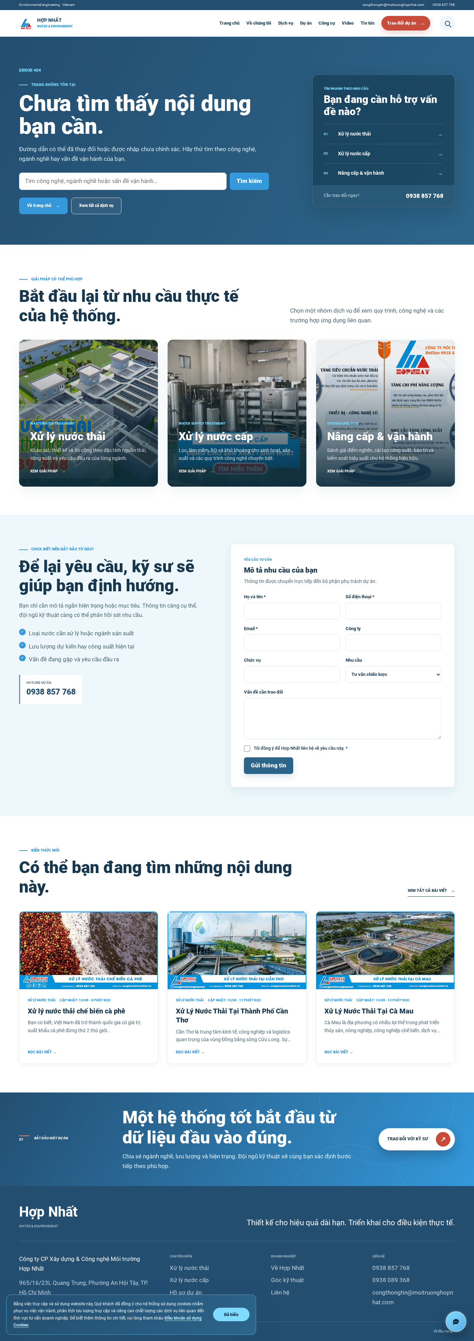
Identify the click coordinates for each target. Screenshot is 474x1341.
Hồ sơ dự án (186, 1292)
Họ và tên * (255, 596)
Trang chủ (229, 23)
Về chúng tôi (258, 23)
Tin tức (368, 23)
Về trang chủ (43, 205)
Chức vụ (252, 660)
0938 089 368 (391, 1280)
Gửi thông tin (268, 765)
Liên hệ (280, 1292)
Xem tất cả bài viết (431, 890)
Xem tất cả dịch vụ (96, 205)
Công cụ (327, 23)
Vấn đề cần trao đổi (263, 692)
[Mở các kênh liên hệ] (456, 1321)
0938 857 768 (444, 5)
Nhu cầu (354, 660)
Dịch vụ (285, 23)
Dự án (306, 23)
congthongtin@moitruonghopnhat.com (393, 5)
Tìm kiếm (249, 180)
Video (348, 23)
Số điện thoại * (360, 596)
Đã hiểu (231, 1314)
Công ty (353, 628)
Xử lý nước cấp (189, 1280)
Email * (251, 628)
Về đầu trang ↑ (444, 1331)
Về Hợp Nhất (287, 1267)
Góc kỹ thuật (287, 1280)
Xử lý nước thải (189, 1267)
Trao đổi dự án (401, 23)
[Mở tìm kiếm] (447, 23)
